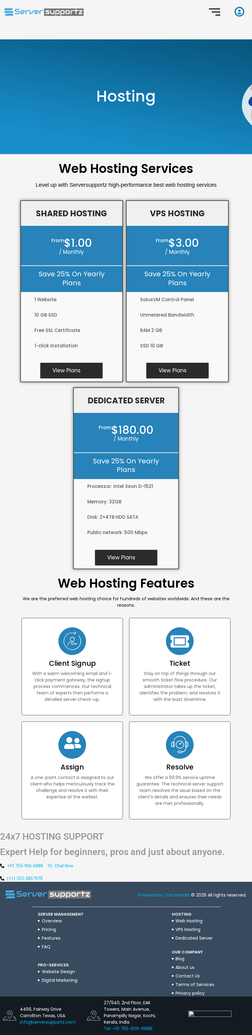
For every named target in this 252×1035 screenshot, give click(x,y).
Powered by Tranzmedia (164, 895)
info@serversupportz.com (48, 1022)
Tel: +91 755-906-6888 (128, 1028)
